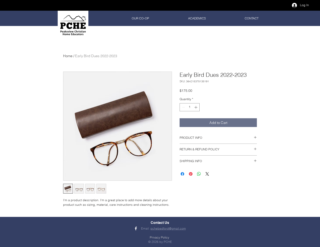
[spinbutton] (190, 107)
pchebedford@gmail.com (168, 228)
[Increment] (196, 107)
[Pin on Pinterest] (190, 174)
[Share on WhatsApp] (199, 174)
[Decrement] (183, 107)
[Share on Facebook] (182, 174)
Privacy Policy (159, 237)
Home (67, 56)
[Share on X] (207, 174)
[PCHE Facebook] (135, 228)
